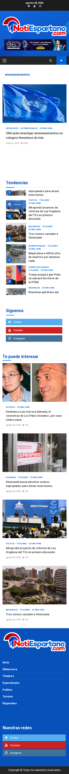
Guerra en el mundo (38, 267)
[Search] (51, 60)
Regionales (34, 288)
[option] (34, 211)
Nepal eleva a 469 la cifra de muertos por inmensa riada (16, 253)
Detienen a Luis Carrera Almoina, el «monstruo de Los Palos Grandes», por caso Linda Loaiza (34, 382)
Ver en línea (61, 60)
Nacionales (34, 226)
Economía (11, 477)
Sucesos (11, 407)
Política (33, 200)
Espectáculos (11, 682)
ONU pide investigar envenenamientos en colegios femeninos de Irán (34, 103)
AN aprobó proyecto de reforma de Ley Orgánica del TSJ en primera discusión (16, 210)
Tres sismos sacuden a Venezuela (16, 232)
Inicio (6, 662)
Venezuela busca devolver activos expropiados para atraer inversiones (34, 452)
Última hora (46, 128)
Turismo (8, 696)
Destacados (12, 128)
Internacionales (29, 128)
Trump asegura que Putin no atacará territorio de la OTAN (16, 275)
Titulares (44, 200)
